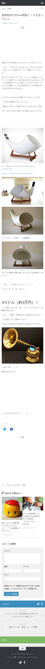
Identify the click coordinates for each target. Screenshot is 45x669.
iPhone (9, 485)
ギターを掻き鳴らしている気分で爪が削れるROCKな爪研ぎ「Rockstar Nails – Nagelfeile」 (31, 518)
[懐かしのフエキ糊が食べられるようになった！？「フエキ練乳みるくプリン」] (12, 508)
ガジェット (16, 485)
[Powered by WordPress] (15, 657)
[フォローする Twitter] (38, 603)
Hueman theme (33, 657)
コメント (7, 551)
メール (26, 566)
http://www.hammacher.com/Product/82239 (17, 173)
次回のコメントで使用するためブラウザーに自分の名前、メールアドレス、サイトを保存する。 (22, 587)
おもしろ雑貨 (6, 9)
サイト (6, 575)
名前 (6, 566)
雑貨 (23, 485)
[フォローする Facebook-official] (41, 603)
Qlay (4, 3)
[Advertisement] (22, 45)
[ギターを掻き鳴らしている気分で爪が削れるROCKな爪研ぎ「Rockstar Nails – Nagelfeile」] (32, 503)
